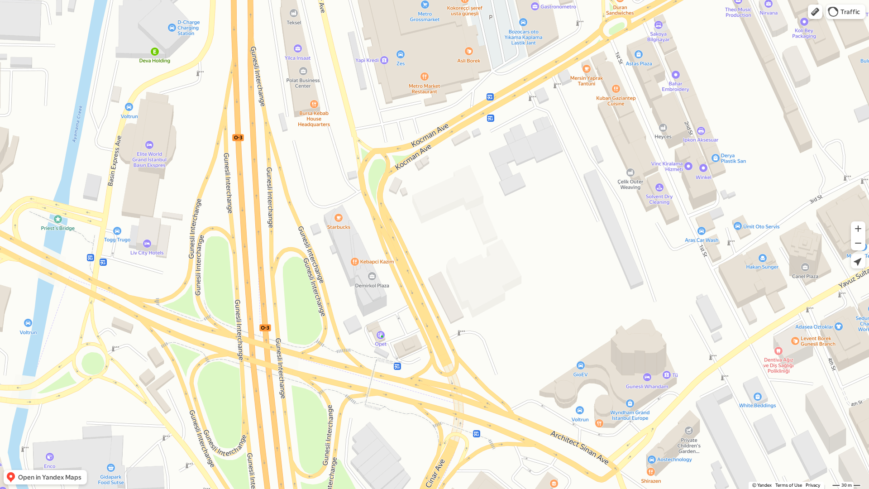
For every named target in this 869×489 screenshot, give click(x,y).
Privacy (813, 485)
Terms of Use (788, 485)
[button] (815, 12)
